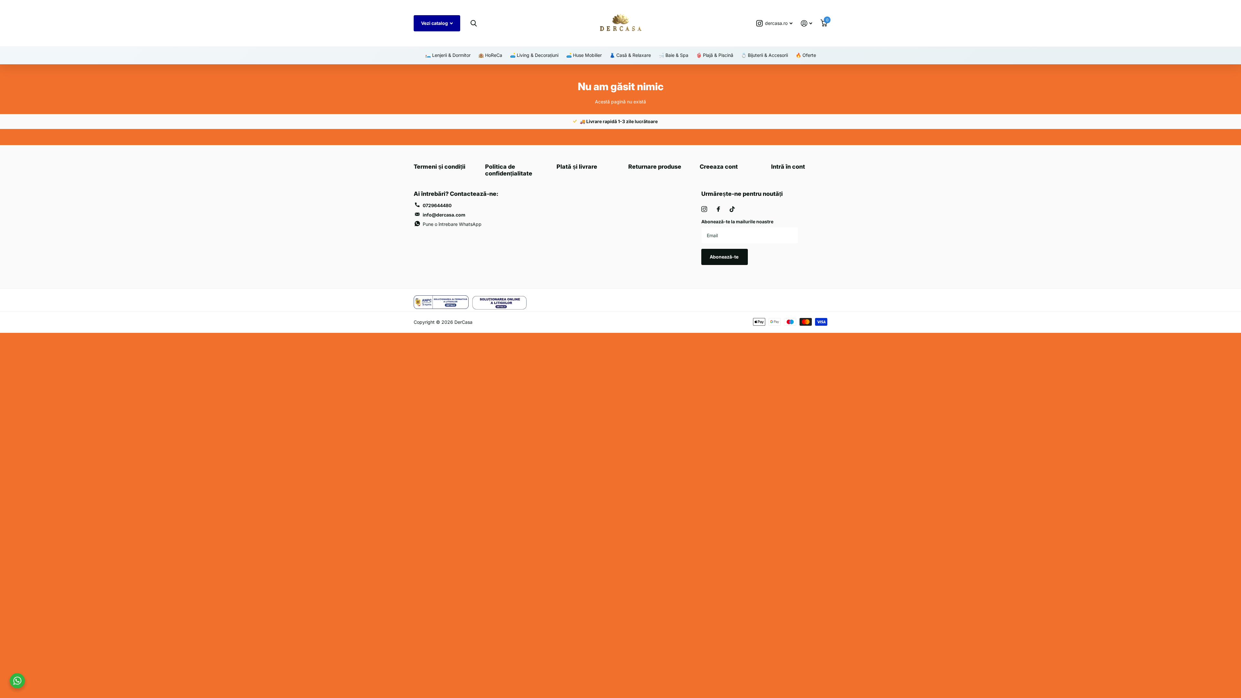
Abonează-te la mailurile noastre (737, 221)
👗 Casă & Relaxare (630, 55)
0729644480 (437, 205)
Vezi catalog (435, 23)
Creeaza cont (719, 166)
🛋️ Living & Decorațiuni (534, 55)
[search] (473, 23)
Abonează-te (724, 256)
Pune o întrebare (452, 224)
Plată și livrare (577, 166)
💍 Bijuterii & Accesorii (764, 55)
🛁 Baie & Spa (673, 55)
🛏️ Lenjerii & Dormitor (448, 55)
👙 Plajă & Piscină (714, 55)
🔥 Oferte (806, 55)
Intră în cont (788, 166)
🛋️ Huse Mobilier (584, 55)
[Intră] (806, 23)
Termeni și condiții (439, 166)
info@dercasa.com (444, 214)
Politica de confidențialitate (508, 170)
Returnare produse (654, 166)
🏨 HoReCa (490, 55)
